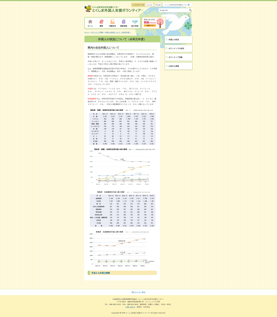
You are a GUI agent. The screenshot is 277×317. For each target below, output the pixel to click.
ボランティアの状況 (176, 48)
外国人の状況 (174, 39)
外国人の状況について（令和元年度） (118, 32)
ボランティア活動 (175, 57)
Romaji (158, 5)
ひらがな (149, 5)
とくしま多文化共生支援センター (176, 5)
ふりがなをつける (138, 5)
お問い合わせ (130, 307)
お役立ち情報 (174, 66)
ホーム (86, 32)
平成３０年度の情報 (100, 273)
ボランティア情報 (97, 32)
